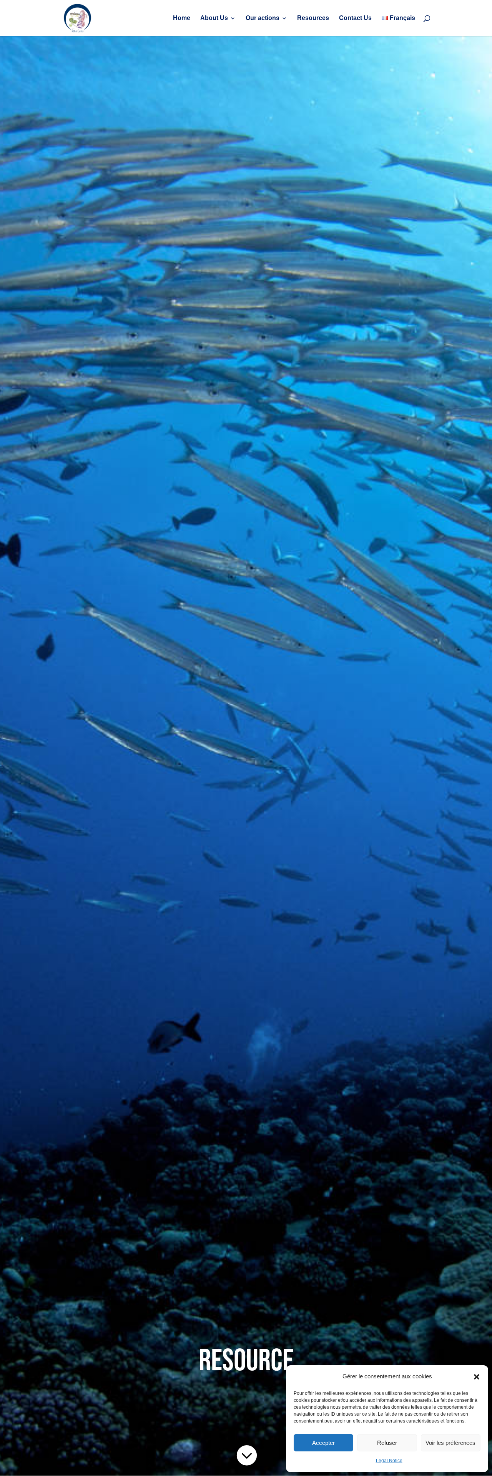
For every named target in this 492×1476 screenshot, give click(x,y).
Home (181, 18)
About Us (214, 18)
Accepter (323, 1442)
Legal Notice (389, 1460)
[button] (476, 1377)
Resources (313, 18)
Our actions (262, 18)
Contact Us (355, 18)
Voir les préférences (450, 1442)
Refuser (387, 1442)
